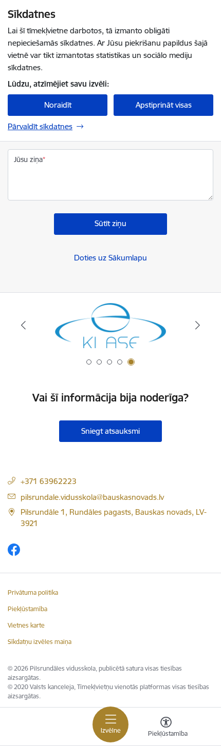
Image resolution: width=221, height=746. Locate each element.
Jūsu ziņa (28, 159)
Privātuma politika (33, 592)
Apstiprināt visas (164, 105)
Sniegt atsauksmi (110, 431)
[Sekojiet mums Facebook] (14, 549)
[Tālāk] (197, 325)
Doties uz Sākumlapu (110, 258)
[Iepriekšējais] (23, 325)
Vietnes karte (26, 625)
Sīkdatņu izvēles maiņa (39, 642)
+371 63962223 (49, 481)
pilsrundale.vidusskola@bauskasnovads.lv (92, 497)
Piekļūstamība (27, 609)
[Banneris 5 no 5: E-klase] (110, 325)
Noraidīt (57, 105)
